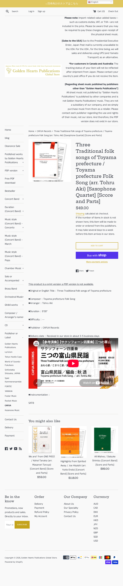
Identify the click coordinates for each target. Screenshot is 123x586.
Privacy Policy (71, 512)
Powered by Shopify (14, 561)
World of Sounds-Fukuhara (13, 363)
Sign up (41, 11)
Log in (31, 11)
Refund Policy (41, 512)
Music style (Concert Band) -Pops (14, 256)
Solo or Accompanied (14, 279)
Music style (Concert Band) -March (14, 240)
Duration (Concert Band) (14, 209)
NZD (96, 528)
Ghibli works (14, 305)
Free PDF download (10, 181)
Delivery (9, 427)
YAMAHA (8, 391)
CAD (96, 508)
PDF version (14, 170)
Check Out (113, 11)
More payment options (97, 261)
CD (14, 325)
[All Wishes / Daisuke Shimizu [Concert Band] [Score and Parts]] (104, 439)
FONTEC (8, 386)
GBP (96, 532)
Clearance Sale (12, 146)
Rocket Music (11, 400)
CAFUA (8, 405)
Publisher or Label (14, 336)
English (94, 2)
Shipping (80, 213)
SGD (96, 537)
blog (7, 138)
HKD (96, 520)
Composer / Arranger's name (14, 315)
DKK (96, 512)
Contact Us (10, 419)
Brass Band (11, 289)
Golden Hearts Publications (11, 345)
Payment (10, 436)
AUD (96, 504)
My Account (40, 516)
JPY (96, 524)
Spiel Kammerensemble (13, 380)
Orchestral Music (14, 297)
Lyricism (8, 352)
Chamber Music (14, 268)
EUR (96, 516)
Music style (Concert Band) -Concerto (14, 223)
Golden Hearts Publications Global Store (39, 557)
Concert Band (14, 199)
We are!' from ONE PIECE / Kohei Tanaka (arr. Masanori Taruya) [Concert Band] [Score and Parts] (42, 465)
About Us (69, 504)
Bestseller (10, 191)
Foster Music (10, 396)
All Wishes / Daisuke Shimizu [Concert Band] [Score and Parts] (104, 461)
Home (8, 130)
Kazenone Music (12, 410)
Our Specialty (71, 508)
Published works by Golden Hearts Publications (14, 158)
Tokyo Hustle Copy (13, 356)
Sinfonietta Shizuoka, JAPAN (12, 371)
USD (96, 541)
